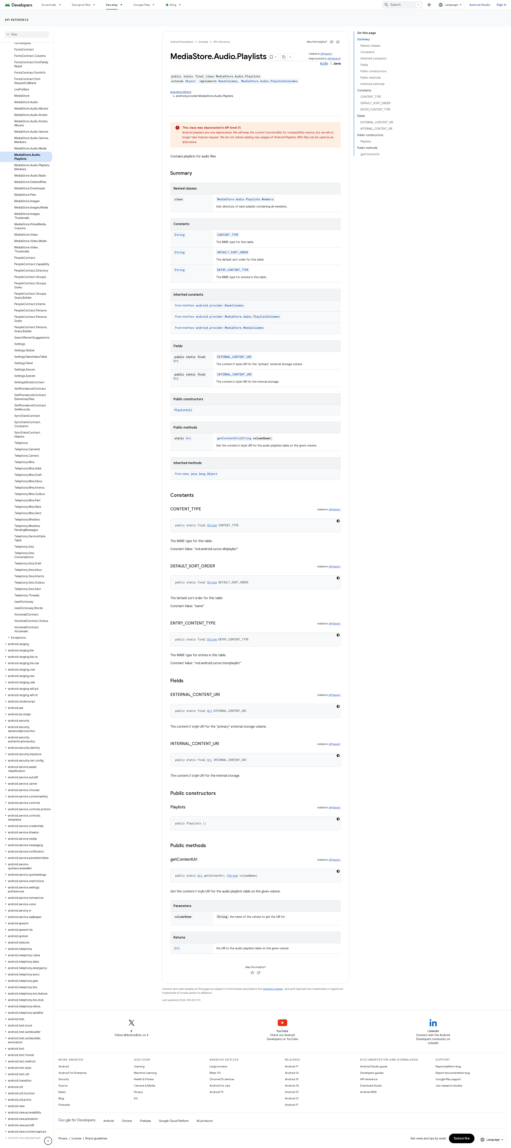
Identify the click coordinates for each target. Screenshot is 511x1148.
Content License (273, 989)
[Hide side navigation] (48, 1141)
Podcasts (64, 1105)
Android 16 (292, 1073)
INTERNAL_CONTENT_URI (234, 374)
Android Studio (479, 5)
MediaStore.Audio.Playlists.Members (245, 199)
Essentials (49, 5)
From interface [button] (209, 305)
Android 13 (291, 1092)
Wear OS (215, 1073)
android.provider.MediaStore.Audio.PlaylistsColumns (238, 316)
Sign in (501, 5)
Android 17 (292, 1066)
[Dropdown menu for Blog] (181, 5)
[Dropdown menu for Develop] (123, 5)
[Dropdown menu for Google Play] (155, 5)
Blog (173, 5)
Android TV (216, 1092)
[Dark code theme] (338, 521)
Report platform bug (448, 1066)
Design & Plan (81, 5)
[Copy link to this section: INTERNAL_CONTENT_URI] (223, 744)
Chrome (127, 1121)
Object (190, 81)
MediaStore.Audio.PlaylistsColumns (269, 81)
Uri (175, 361)
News (61, 1092)
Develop (112, 5)
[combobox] (402, 4)
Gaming (139, 1066)
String (179, 235)
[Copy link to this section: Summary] (196, 173)
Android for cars (219, 1085)
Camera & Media (144, 1085)
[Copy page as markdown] (284, 57)
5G (136, 1098)
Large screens (218, 1066)
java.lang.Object (180, 92)
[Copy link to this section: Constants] (198, 495)
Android (63, 1066)
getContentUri (228, 438)
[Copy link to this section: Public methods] (210, 846)
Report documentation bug (453, 1073)
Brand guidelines (96, 1138)
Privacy (138, 1092)
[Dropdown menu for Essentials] (61, 5)
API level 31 (334, 58)
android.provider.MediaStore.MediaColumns (230, 328)
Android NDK (368, 1092)
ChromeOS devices (221, 1079)
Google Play (141, 5)
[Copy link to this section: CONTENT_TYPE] (205, 509)
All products (205, 1121)
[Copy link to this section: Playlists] (189, 807)
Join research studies (449, 1085)
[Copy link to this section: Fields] (187, 681)
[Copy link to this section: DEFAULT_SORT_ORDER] (219, 566)
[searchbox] (27, 34)
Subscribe (462, 1138)
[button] (26, 637)
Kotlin (324, 64)
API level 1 (326, 53)
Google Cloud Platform (174, 1121)
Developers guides (371, 1073)
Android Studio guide (373, 1066)
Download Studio (371, 1085)
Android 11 (291, 1105)
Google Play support (448, 1079)
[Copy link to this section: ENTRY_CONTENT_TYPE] (220, 623)
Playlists (181, 410)
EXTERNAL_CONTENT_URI (234, 357)
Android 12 (292, 1098)
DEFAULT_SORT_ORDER (232, 252)
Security (63, 1079)
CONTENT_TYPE (227, 235)
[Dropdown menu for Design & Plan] (95, 5)
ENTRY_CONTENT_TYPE (233, 270)
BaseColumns (228, 81)
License (76, 1138)
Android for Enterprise (72, 1073)
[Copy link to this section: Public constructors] (220, 793)
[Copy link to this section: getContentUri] (201, 859)
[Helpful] (332, 42)
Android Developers (181, 41)
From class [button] (196, 474)
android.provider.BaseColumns (220, 305)
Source (62, 1085)
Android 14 (292, 1085)
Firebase (145, 1121)
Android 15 (292, 1079)
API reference (17, 20)
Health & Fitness (144, 1079)
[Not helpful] (338, 42)
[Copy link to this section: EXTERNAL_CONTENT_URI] (224, 695)
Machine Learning (145, 1073)
